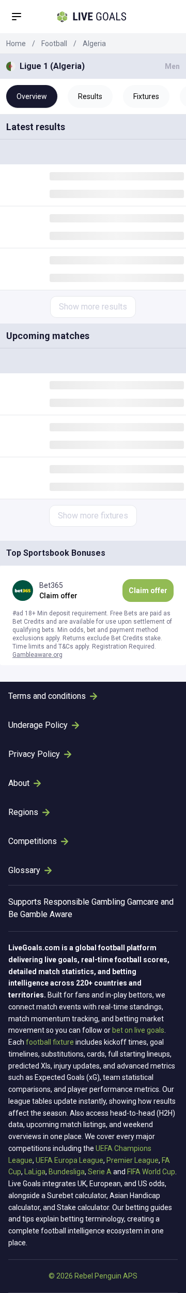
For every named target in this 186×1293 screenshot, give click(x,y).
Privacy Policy (34, 754)
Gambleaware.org (37, 654)
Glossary (24, 870)
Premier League (132, 1160)
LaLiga (34, 1172)
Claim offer (148, 590)
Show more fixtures (93, 516)
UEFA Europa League (69, 1160)
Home (16, 43)
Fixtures (146, 96)
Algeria (94, 43)
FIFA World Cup (151, 1172)
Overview (32, 96)
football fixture (50, 1042)
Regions (23, 812)
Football (54, 43)
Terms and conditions (47, 696)
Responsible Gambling (84, 902)
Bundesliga (67, 1172)
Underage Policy (38, 725)
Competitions (32, 841)
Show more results (93, 307)
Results (90, 96)
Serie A (100, 1172)
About (18, 783)
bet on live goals (138, 1030)
